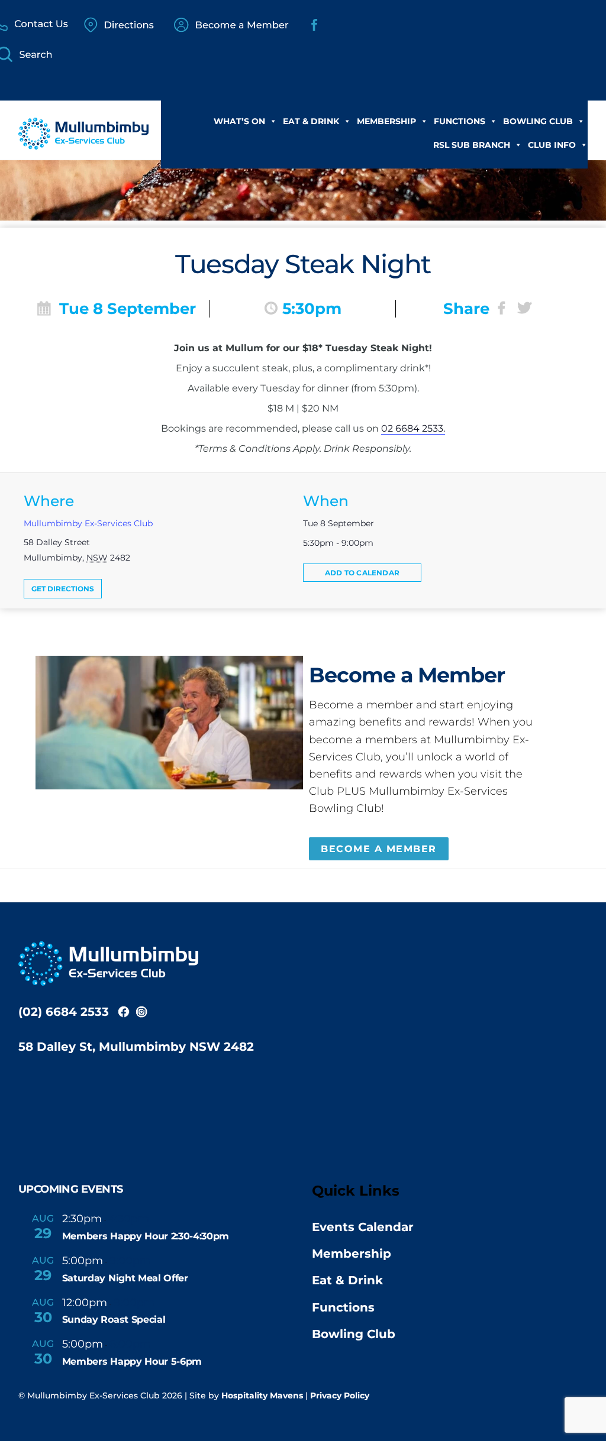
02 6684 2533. (413, 428)
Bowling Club (538, 121)
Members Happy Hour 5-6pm (132, 1361)
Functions (459, 121)
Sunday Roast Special (114, 1319)
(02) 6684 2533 (63, 1012)
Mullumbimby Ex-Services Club (88, 523)
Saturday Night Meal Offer (125, 1278)
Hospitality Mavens (262, 1395)
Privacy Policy (339, 1395)
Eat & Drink (311, 121)
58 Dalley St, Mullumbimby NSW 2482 (136, 1047)
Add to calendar (362, 572)
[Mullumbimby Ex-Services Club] (83, 143)
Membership (386, 121)
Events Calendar (363, 1227)
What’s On (239, 121)
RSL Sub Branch (471, 145)
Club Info (552, 145)
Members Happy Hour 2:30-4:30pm (145, 1236)
